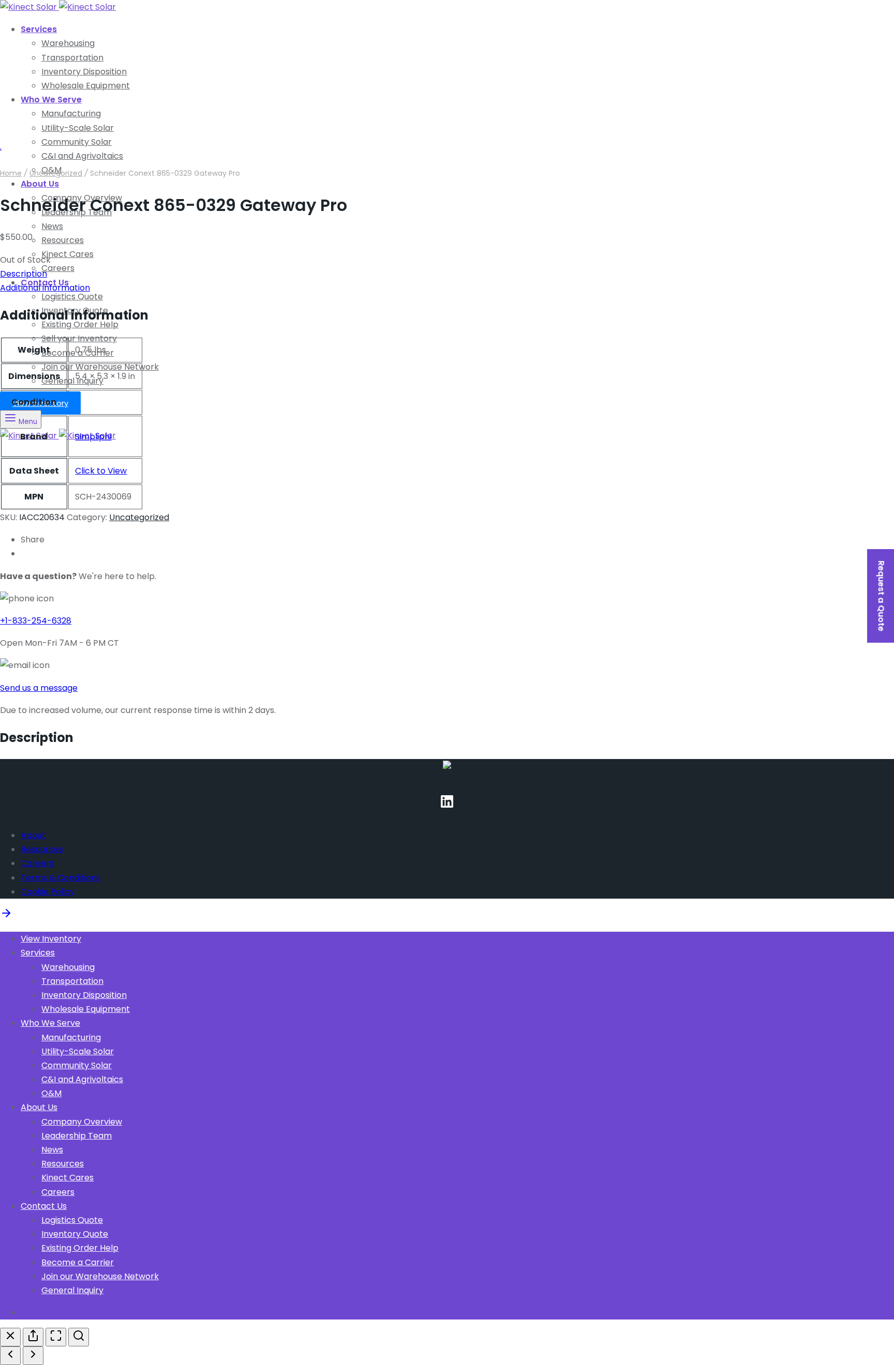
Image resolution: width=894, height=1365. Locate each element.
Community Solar (76, 142)
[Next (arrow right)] (33, 1355)
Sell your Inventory (79, 338)
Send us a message (39, 688)
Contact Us (44, 1206)
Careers (57, 268)
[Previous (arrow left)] (10, 1355)
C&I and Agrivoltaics (82, 1079)
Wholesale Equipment (85, 86)
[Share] (33, 1337)
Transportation (72, 58)
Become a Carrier (77, 1262)
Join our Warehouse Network (100, 367)
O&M (51, 1093)
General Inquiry (72, 381)
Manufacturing (71, 113)
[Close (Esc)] (10, 1337)
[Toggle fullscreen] (56, 1337)
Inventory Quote (74, 1234)
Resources (62, 240)
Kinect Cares (67, 254)
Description (23, 274)
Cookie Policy (47, 892)
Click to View (101, 471)
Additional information (45, 288)
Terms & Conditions (60, 878)
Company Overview (81, 1122)
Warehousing (68, 43)
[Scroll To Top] (6, 916)
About (33, 835)
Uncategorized (55, 173)
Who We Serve (51, 99)
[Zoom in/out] (78, 1337)
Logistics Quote (72, 296)
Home (11, 173)
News (52, 226)
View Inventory (51, 939)
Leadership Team (76, 1136)
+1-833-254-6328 (35, 621)
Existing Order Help (79, 1248)
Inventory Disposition (84, 72)
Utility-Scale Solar (77, 128)
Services (39, 29)
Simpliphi (93, 437)
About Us (40, 184)
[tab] (447, 274)
